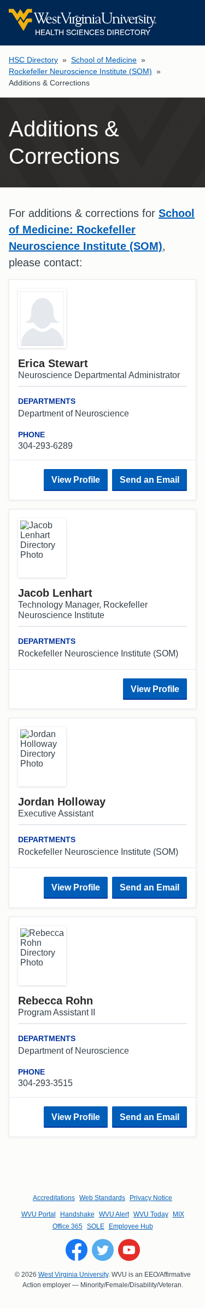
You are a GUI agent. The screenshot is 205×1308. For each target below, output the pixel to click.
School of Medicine (104, 59)
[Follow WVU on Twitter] (103, 1250)
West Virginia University (73, 1274)
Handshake (77, 1214)
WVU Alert (114, 1214)
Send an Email (149, 479)
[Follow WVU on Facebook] (76, 1250)
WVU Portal (38, 1214)
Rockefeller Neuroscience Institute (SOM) (80, 71)
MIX (178, 1214)
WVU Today (150, 1214)
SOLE (95, 1226)
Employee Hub (131, 1226)
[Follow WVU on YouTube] (129, 1250)
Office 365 (67, 1226)
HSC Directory (33, 59)
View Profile (75, 479)
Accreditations (54, 1198)
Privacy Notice (151, 1198)
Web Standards (102, 1198)
